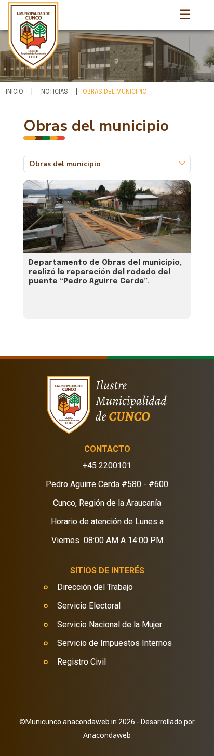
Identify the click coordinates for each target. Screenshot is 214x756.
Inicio (14, 92)
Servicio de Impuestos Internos (114, 643)
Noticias (54, 92)
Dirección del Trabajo (95, 587)
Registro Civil (81, 662)
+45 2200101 (107, 465)
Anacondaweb (107, 735)
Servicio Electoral (89, 606)
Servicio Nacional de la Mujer (109, 624)
